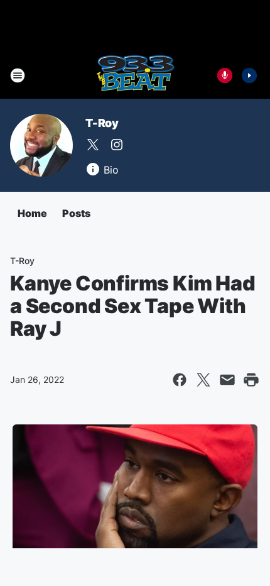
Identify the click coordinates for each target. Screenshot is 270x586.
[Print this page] (251, 380)
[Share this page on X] (203, 380)
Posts (76, 213)
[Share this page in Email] (227, 380)
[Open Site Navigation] (17, 75)
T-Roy (102, 123)
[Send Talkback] (224, 75)
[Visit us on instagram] (116, 144)
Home (32, 213)
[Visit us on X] (92, 144)
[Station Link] (135, 75)
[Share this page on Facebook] (179, 380)
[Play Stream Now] (249, 75)
